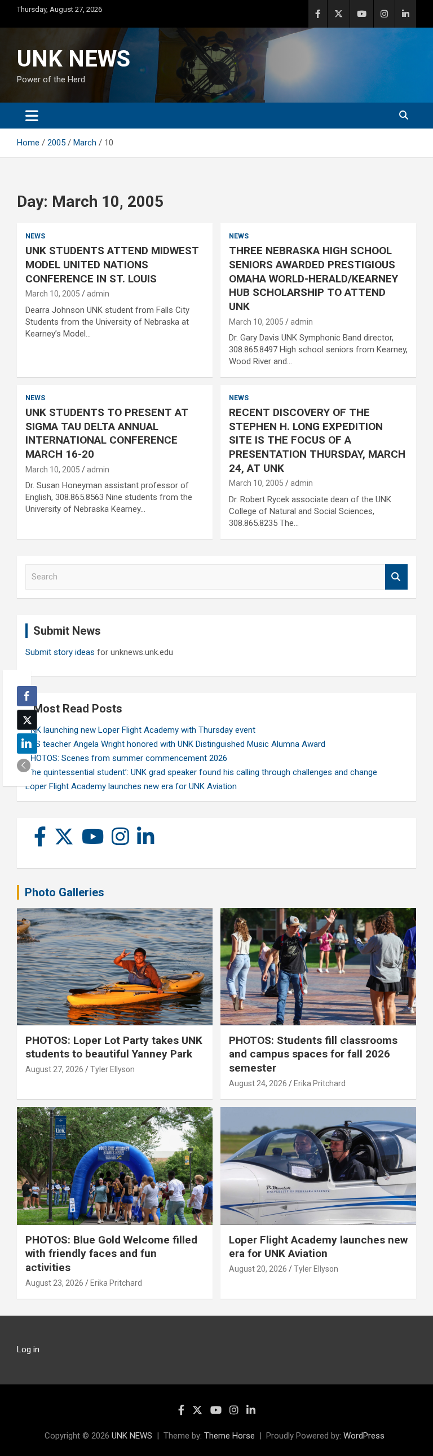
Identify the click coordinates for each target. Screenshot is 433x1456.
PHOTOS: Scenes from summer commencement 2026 (126, 758)
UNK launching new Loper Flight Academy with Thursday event (140, 730)
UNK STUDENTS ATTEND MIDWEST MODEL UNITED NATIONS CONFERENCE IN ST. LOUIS (112, 264)
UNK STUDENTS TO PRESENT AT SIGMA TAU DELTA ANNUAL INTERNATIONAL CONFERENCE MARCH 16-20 (106, 433)
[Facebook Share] (27, 696)
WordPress (364, 1436)
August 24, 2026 (258, 1083)
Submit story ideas (60, 652)
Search (396, 577)
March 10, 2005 (52, 293)
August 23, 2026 (54, 1282)
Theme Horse (229, 1436)
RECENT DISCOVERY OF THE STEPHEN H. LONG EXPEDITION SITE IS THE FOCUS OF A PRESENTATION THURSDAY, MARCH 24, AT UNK (317, 440)
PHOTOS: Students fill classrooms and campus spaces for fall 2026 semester (313, 1054)
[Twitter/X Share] (27, 720)
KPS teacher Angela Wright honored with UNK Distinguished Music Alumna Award (175, 744)
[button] (23, 765)
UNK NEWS (73, 59)
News (35, 236)
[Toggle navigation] (32, 116)
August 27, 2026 (54, 1069)
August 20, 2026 (258, 1268)
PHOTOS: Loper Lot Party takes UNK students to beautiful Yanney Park (113, 1047)
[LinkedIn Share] (27, 743)
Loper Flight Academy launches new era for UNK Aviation (131, 786)
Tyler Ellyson (112, 1069)
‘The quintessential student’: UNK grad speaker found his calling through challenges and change (201, 772)
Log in (28, 1349)
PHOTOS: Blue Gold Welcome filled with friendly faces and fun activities (111, 1253)
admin (98, 293)
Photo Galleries (64, 892)
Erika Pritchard (320, 1083)
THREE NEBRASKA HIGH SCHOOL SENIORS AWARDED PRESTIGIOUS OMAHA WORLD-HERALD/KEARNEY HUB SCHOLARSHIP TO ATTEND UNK (313, 278)
